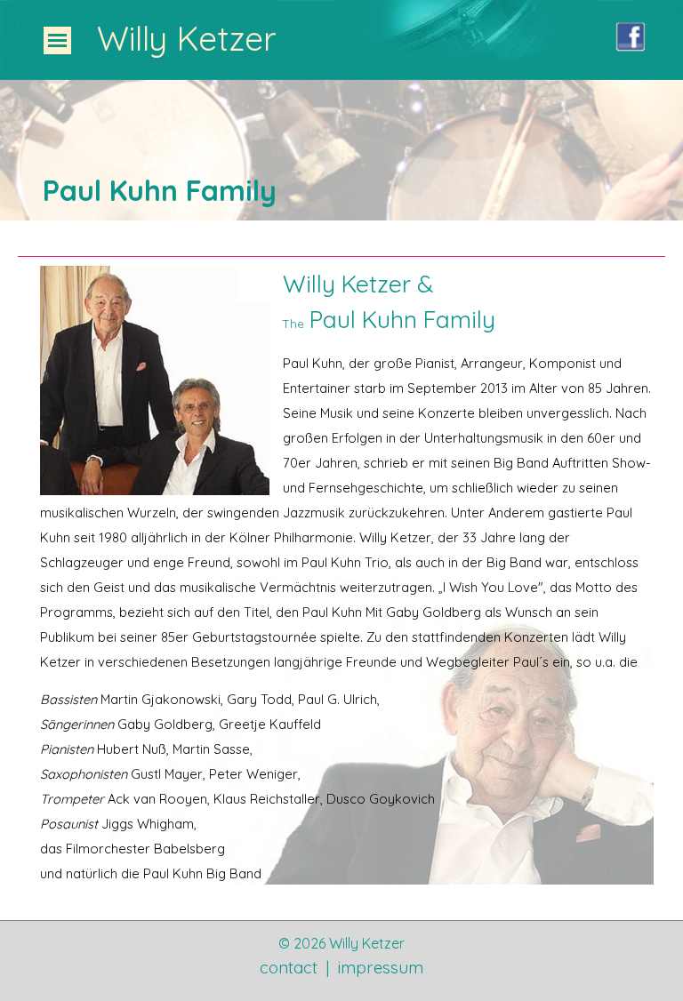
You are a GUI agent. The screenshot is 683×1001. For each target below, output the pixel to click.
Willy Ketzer (187, 38)
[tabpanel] (347, 190)
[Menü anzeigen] (57, 40)
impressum (380, 967)
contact (288, 967)
